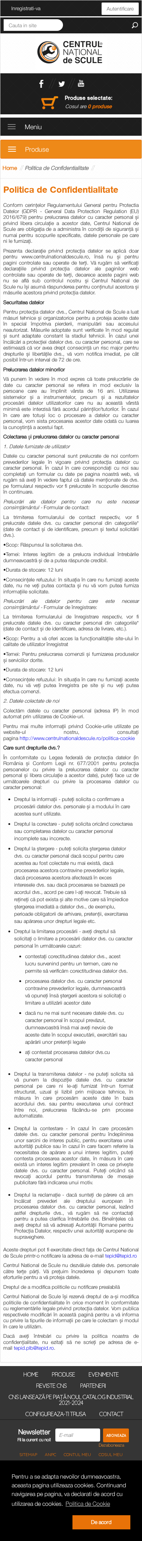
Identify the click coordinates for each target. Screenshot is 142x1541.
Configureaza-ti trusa (55, 1413)
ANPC (50, 1454)
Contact (111, 1413)
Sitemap (28, 1454)
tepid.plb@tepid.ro (34, 1348)
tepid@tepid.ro (121, 1255)
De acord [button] (101, 1522)
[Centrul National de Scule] (71, 53)
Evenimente (103, 1374)
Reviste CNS (51, 1385)
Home (10, 167)
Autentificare (120, 8)
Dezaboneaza (111, 1445)
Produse (63, 1374)
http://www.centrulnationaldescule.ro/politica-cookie (77, 738)
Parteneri (93, 1385)
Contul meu (77, 1454)
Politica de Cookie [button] (88, 1503)
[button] (41, 1522)
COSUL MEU (111, 1454)
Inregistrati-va (25, 8)
